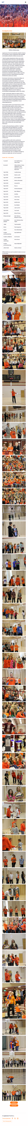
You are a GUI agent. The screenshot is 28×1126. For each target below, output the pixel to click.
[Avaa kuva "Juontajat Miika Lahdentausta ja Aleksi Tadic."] (14, 529)
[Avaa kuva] (14, 312)
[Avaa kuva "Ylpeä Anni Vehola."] (14, 942)
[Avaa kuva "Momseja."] (14, 345)
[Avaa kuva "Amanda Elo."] (14, 827)
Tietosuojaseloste (6, 1118)
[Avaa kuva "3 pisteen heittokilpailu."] (14, 513)
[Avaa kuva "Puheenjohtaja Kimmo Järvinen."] (14, 388)
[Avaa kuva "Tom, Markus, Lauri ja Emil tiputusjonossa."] (14, 644)
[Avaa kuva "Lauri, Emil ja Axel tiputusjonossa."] (14, 595)
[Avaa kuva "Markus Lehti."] (14, 810)
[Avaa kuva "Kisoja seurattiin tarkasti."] (14, 447)
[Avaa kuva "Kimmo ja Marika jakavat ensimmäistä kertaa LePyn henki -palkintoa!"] (14, 974)
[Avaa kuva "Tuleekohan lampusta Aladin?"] (14, 1044)
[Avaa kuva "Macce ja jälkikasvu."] (14, 1001)
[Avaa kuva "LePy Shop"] (14, 263)
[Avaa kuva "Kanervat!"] (14, 693)
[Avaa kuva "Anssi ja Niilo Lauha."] (14, 296)
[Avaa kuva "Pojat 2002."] (14, 925)
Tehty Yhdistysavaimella (7, 1121)
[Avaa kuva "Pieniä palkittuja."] (14, 909)
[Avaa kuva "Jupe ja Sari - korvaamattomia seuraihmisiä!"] (14, 958)
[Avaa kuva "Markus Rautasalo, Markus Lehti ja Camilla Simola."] (14, 876)
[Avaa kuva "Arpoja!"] (14, 279)
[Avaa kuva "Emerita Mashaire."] (14, 859)
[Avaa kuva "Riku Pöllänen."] (14, 843)
